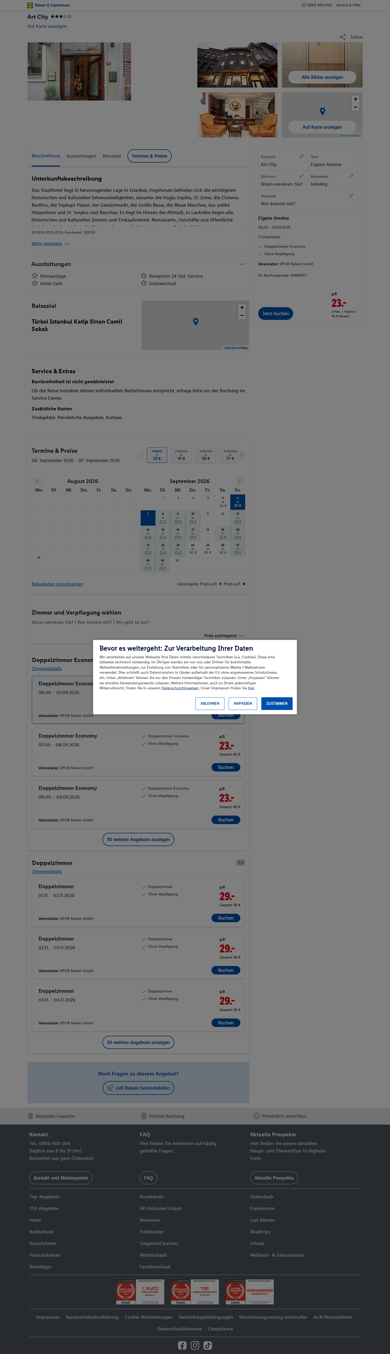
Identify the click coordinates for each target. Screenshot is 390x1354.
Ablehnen (210, 703)
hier (251, 688)
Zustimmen (277, 703)
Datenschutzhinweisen (180, 688)
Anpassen (243, 703)
